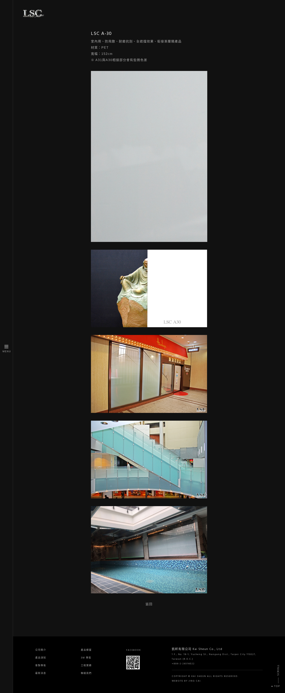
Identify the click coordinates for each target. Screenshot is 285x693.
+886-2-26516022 (183, 664)
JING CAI (195, 681)
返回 (149, 604)
